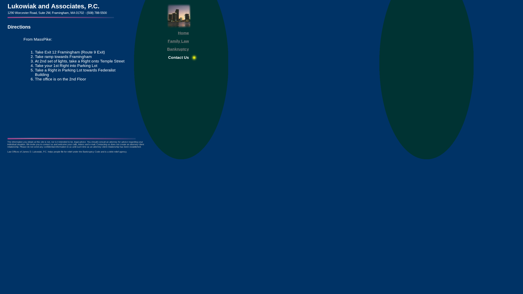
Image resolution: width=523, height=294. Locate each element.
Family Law (178, 41)
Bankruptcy (178, 49)
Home (183, 33)
